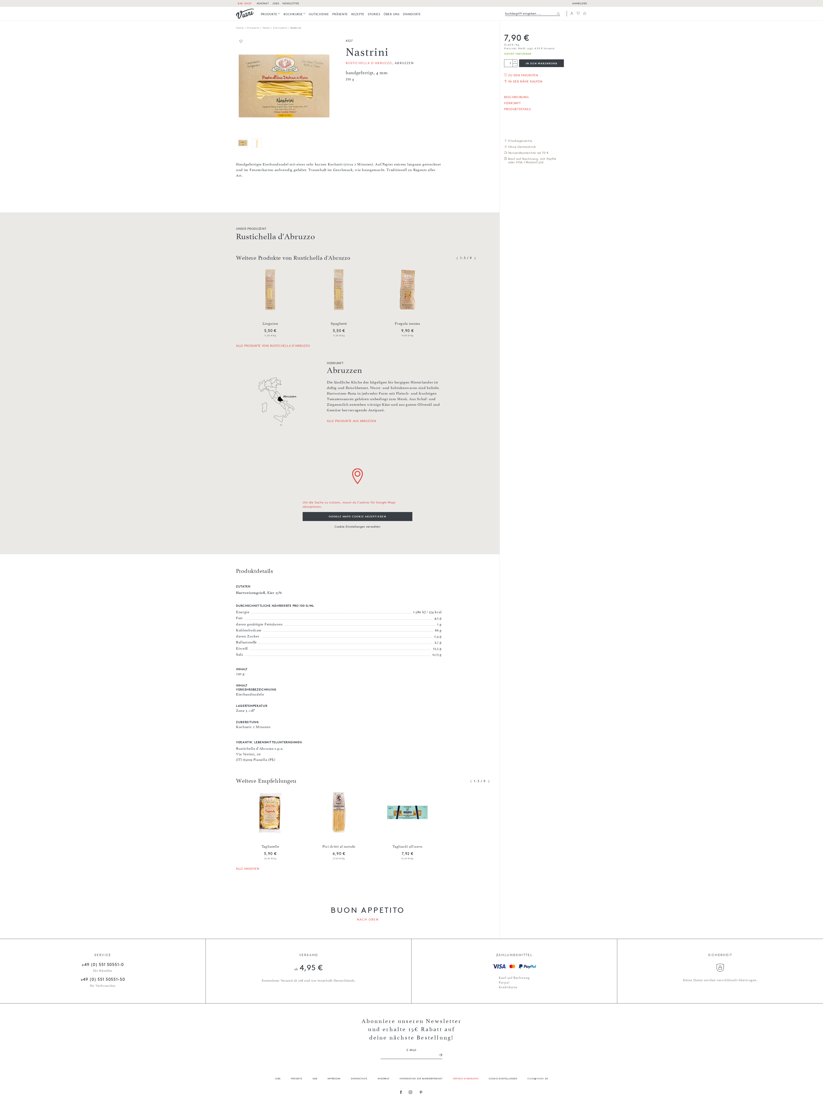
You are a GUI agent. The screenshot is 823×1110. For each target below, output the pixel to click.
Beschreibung (516, 97)
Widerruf (383, 1078)
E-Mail (411, 1050)
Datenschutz (359, 1078)
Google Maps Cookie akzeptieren (357, 516)
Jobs (278, 1078)
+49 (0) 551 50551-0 (103, 964)
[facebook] (401, 1092)
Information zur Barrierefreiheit (420, 1078)
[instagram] (410, 1092)
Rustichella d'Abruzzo (369, 63)
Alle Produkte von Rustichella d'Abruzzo (273, 345)
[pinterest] (421, 1092)
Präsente (296, 1078)
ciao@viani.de (537, 1078)
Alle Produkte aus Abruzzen (351, 421)
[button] (571, 14)
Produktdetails (517, 109)
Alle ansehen (247, 868)
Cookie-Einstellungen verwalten (357, 526)
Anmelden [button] (579, 3)
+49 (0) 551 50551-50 (103, 979)
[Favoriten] (578, 13)
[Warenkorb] (584, 14)
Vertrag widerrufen (466, 1078)
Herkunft (512, 103)
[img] (245, 14)
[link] (270, 14)
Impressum (334, 1078)
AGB (314, 1078)
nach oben (368, 919)
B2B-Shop (245, 3)
